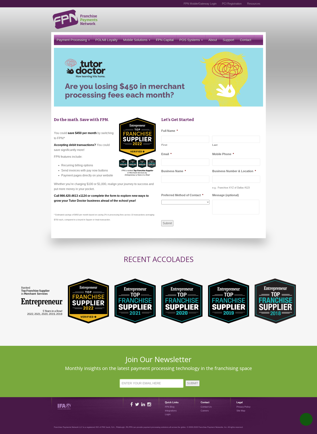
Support (228, 40)
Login (168, 414)
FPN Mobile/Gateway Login (200, 3)
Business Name (173, 171)
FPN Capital (165, 40)
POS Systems (190, 40)
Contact (245, 40)
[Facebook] (131, 404)
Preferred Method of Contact (182, 195)
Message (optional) (225, 195)
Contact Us (206, 407)
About (212, 40)
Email (166, 154)
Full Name (169, 130)
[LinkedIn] (143, 404)
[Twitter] (137, 404)
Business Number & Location (234, 171)
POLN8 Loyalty (106, 40)
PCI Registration (232, 3)
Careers (205, 410)
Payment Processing (72, 40)
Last (215, 145)
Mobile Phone (223, 154)
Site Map (240, 410)
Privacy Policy (243, 407)
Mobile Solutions (135, 40)
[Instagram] (149, 404)
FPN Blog (169, 407)
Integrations (171, 410)
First (164, 145)
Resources (253, 3)
